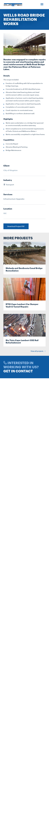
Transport (9, 184)
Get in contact (18, 371)
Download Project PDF (16, 226)
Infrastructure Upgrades (13, 199)
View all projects (37, 351)
